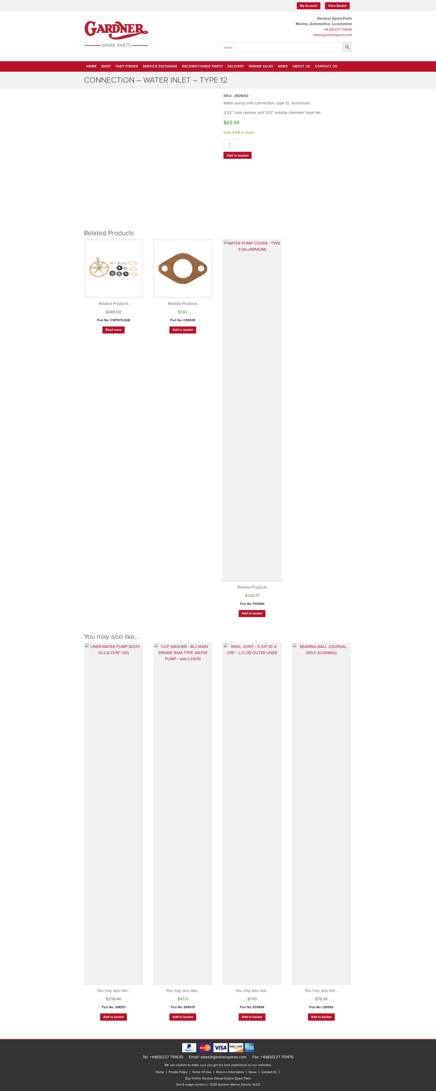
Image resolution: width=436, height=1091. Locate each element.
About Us (301, 66)
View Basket (337, 6)
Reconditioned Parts (202, 66)
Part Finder (127, 66)
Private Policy (178, 1072)
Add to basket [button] (183, 330)
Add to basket (237, 155)
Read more (113, 330)
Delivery (236, 66)
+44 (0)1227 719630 (337, 29)
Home (91, 66)
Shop (106, 66)
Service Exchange (160, 66)
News (283, 66)
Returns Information (230, 1072)
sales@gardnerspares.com (332, 35)
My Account (308, 6)
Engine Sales (261, 66)
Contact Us (326, 66)
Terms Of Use (201, 1072)
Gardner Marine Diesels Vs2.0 (239, 1084)
